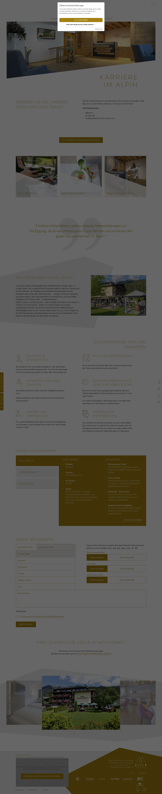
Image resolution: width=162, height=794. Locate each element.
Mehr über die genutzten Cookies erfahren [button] (80, 24)
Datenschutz (99, 29)
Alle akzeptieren (81, 20)
